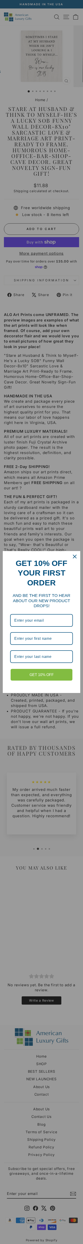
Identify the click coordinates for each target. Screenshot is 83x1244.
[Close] (74, 556)
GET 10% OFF (42, 675)
